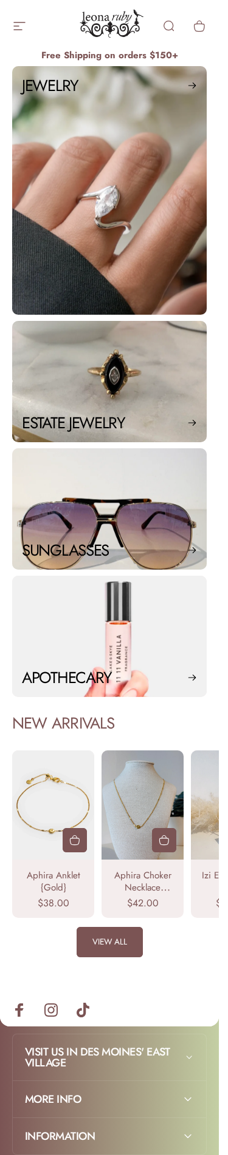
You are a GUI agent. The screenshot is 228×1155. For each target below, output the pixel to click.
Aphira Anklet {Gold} (53, 881)
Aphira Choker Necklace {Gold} (142, 887)
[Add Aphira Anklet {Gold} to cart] (75, 840)
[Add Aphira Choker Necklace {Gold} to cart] (164, 840)
